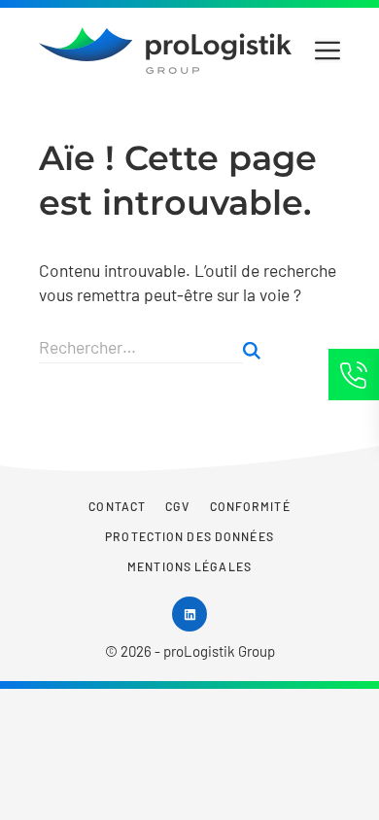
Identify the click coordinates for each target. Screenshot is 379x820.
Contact (117, 506)
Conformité (250, 506)
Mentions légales (189, 566)
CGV (177, 506)
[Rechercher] (251, 350)
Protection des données (189, 536)
